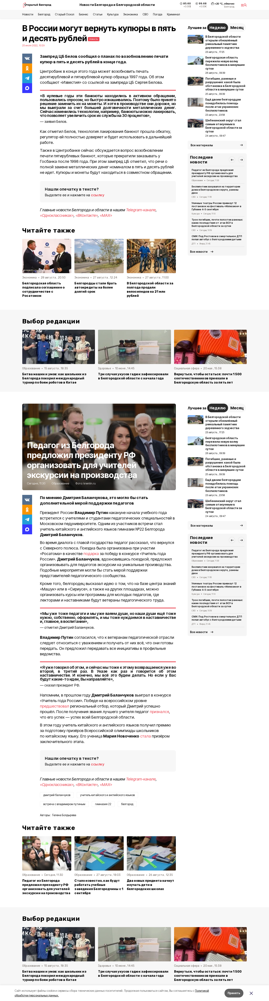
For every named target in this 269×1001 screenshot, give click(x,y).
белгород (127, 804)
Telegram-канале (141, 210)
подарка (91, 553)
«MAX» (106, 215)
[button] (232, 159)
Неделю (218, 27)
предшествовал (54, 706)
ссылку (97, 195)
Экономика (130, 14)
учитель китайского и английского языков (107, 795)
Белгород (44, 14)
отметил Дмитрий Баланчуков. (69, 627)
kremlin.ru (89, 483)
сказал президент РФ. (62, 685)
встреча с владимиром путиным (64, 804)
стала (145, 736)
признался (159, 711)
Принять (234, 993)
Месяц (237, 27)
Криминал (173, 14)
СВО (145, 14)
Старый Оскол (64, 14)
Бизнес (83, 14)
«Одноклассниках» (57, 215)
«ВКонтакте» (87, 215)
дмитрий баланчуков (56, 795)
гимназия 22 (103, 804)
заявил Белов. (55, 121)
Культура (113, 14)
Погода (157, 14)
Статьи (97, 14)
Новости (27, 14)
